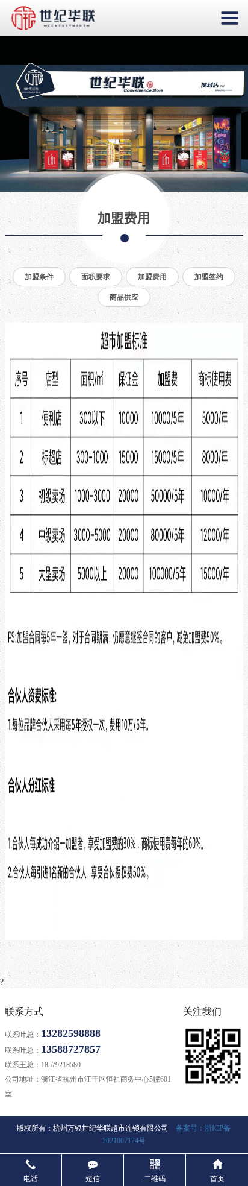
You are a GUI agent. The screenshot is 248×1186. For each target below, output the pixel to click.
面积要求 (95, 277)
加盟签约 (208, 277)
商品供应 (124, 297)
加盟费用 (152, 277)
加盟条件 (39, 277)
